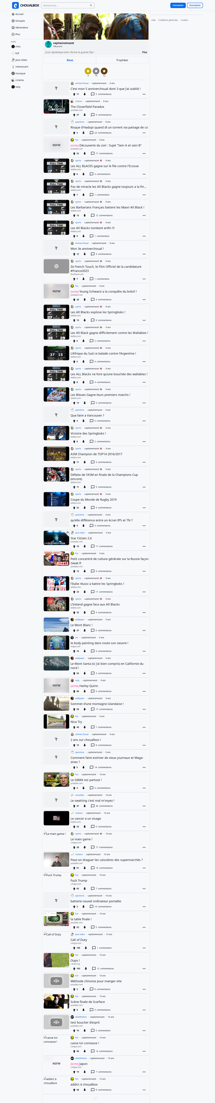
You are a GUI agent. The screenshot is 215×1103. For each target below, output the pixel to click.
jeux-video (21, 59)
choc (18, 46)
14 (103, 767)
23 (103, 132)
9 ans (108, 327)
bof (17, 53)
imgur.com (75, 646)
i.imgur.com (76, 842)
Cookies (184, 20)
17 (104, 153)
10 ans (102, 774)
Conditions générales (168, 20)
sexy (17, 86)
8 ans (105, 101)
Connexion (178, 5)
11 (104, 591)
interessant (21, 66)
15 (104, 868)
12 (104, 215)
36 (104, 806)
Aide (153, 20)
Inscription (195, 5)
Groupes (20, 20)
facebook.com (77, 274)
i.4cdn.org (75, 964)
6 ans (112, 83)
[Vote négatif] (84, 94)
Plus (17, 34)
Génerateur (21, 27)
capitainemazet (99, 83)
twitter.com (76, 169)
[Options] (144, 94)
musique (20, 73)
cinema (19, 80)
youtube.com (77, 110)
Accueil (19, 14)
